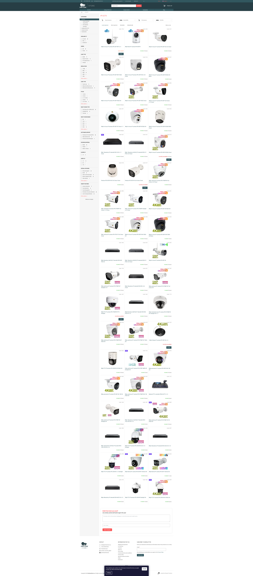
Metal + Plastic (86, 148)
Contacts (136, 1)
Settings (109, 572)
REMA (119, 558)
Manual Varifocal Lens (88, 86)
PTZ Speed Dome (87, 60)
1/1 (84, 154)
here (121, 569)
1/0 (84, 164)
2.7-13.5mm (86, 97)
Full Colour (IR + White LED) (89, 109)
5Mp (85, 72)
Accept (144, 568)
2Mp (84, 76)
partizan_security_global (106, 550)
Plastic (85, 146)
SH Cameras (85, 24)
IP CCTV (83, 19)
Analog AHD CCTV (85, 28)
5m (84, 119)
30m (85, 126)
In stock (85, 38)
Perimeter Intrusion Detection (90, 191)
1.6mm (85, 94)
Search (139, 5)
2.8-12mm (86, 101)
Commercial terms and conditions (125, 553)
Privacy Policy (160, 552)
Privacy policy (121, 554)
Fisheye (85, 62)
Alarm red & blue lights (88, 174)
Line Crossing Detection (89, 193)
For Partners (128, 1)
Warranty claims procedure (123, 556)
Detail (121, 54)
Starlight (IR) (86, 111)
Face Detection (87, 188)
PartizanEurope (104, 548)
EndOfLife (85, 42)
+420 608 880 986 (105, 546)
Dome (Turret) (87, 58)
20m (84, 123)
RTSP (85, 172)
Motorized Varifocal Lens (89, 87)
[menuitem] (89, 10)
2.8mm (85, 99)
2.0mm (85, 95)
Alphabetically (130, 25)
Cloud (85, 50)
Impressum (120, 559)
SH (84, 48)
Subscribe (140, 555)
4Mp (84, 74)
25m (84, 125)
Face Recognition (87, 190)
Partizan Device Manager (89, 138)
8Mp (84, 70)
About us (120, 549)
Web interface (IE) (87, 136)
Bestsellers (122, 25)
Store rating (120, 551)
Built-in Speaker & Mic (88, 176)
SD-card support (87, 170)
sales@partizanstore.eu (106, 544)
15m (84, 121)
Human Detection (87, 186)
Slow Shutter (86, 178)
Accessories (84, 31)
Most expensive (114, 25)
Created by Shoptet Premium (166, 573)
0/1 (84, 162)
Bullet (85, 56)
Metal (85, 144)
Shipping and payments (117, 1)
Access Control (85, 30)
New (84, 40)
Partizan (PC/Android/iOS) (89, 134)
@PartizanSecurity (105, 552)
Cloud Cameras (86, 21)
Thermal (85, 113)
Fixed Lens (86, 84)
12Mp (85, 68)
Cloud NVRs (85, 22)
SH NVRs (85, 26)
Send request (107, 529)
